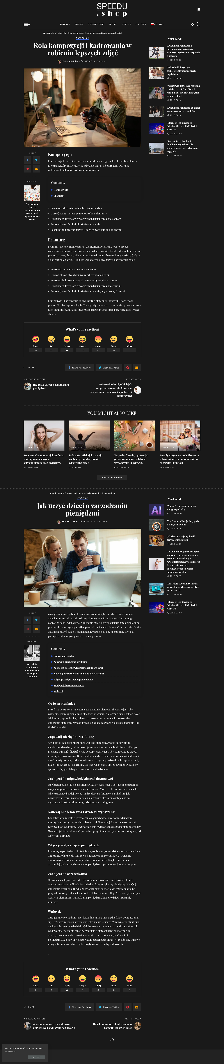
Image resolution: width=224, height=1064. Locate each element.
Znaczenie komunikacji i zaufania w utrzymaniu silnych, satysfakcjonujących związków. (44, 459)
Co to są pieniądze (64, 656)
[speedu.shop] (112, 10)
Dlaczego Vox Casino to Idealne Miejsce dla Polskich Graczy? (182, 126)
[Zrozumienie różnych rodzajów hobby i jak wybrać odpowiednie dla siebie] (32, 193)
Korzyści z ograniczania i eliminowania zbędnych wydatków (32, 670)
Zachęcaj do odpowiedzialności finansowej (78, 667)
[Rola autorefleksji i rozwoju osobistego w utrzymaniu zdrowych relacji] (89, 436)
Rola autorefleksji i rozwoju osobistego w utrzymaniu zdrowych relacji (85, 459)
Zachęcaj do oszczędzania (69, 685)
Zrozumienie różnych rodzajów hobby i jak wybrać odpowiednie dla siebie (32, 212)
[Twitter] (36, 160)
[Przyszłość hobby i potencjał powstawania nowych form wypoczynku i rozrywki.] (134, 436)
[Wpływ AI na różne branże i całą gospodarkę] (156, 510)
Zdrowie (82, 1047)
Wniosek (58, 691)
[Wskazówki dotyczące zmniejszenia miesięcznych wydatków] (156, 73)
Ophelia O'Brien (70, 61)
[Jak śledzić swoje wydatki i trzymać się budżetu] (156, 540)
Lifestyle (82, 38)
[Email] (36, 169)
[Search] (198, 24)
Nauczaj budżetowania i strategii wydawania (79, 673)
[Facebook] (27, 160)
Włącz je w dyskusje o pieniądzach (73, 679)
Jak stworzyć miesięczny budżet (183, 1057)
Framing (59, 195)
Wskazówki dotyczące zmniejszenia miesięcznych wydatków (181, 71)
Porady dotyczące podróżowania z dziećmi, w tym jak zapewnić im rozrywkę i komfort (179, 459)
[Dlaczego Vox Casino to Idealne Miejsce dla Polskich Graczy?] (156, 128)
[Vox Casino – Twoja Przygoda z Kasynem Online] (156, 525)
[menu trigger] (28, 24)
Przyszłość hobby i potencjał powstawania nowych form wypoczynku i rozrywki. (131, 459)
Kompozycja (61, 189)
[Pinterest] (27, 169)
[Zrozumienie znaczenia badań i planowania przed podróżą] (156, 111)
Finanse (82, 498)
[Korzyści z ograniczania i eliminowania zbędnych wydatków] (32, 653)
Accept (36, 1057)
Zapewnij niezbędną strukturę (70, 661)
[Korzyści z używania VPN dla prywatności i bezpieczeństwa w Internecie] (156, 589)
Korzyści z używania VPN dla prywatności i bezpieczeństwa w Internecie (183, 587)
